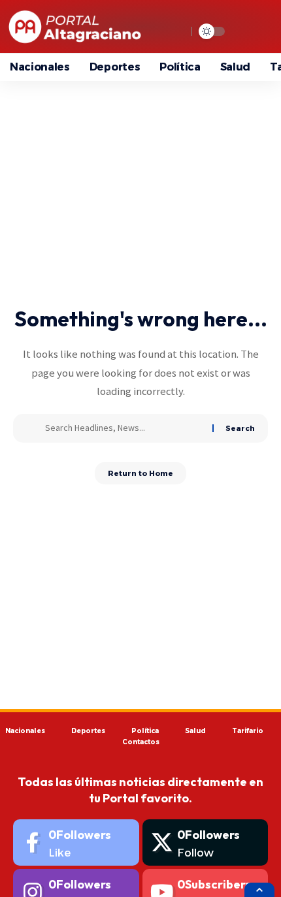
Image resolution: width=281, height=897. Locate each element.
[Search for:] (123, 428)
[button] (259, 890)
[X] (205, 842)
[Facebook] (76, 842)
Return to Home (140, 473)
